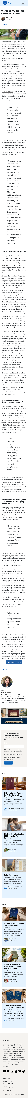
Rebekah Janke (10, 18)
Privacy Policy (9, 759)
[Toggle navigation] (23, 2)
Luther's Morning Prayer (9, 360)
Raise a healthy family (14, 662)
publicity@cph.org (8, 1087)
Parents (5, 24)
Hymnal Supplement (8, 302)
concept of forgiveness (9, 556)
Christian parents (7, 91)
